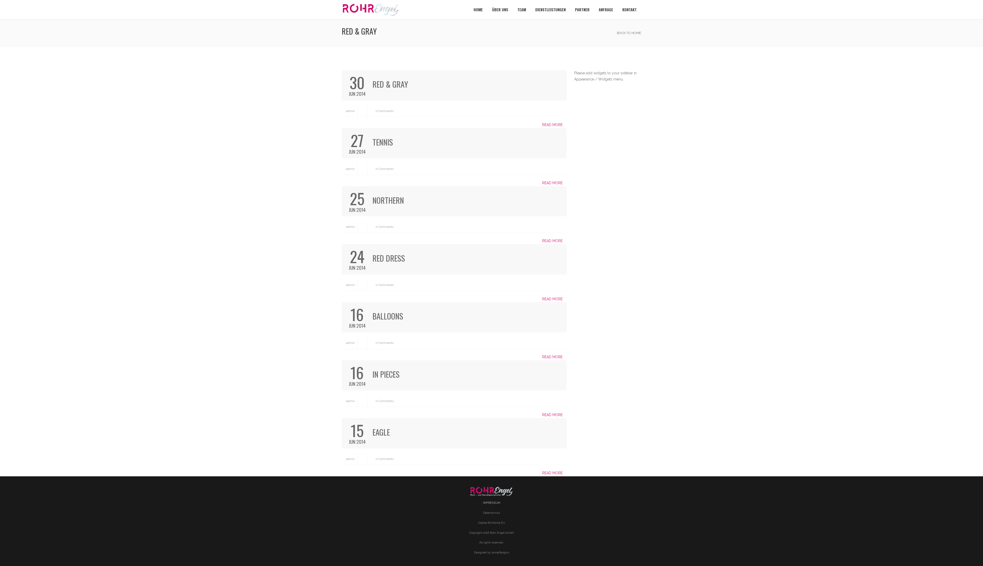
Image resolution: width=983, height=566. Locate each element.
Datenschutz (491, 512)
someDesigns (500, 552)
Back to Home (628, 33)
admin (350, 111)
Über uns (500, 9)
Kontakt (629, 9)
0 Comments (384, 111)
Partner (582, 9)
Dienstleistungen (550, 9)
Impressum (491, 503)
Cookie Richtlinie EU (491, 522)
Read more (553, 125)
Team (521, 9)
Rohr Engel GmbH (502, 532)
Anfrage (606, 9)
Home (478, 9)
